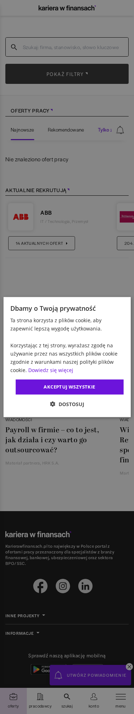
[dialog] (66, 357)
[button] (67, 404)
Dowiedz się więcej (50, 370)
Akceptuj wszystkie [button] (69, 387)
